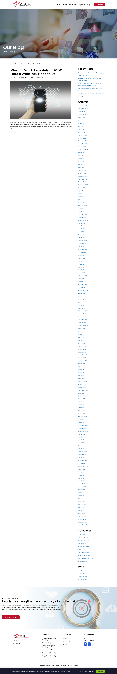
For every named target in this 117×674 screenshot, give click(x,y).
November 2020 (83, 179)
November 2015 (83, 355)
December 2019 (82, 211)
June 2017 (81, 299)
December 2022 (82, 106)
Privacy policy (83, 671)
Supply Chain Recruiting (49, 656)
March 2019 (81, 238)
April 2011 (81, 498)
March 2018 (81, 273)
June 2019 (81, 229)
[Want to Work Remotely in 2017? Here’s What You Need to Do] (40, 100)
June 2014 (81, 405)
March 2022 (81, 132)
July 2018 (80, 261)
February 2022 (82, 135)
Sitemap (76, 665)
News (79, 549)
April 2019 (81, 235)
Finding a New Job (83, 540)
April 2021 (81, 164)
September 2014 (83, 396)
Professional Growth (84, 552)
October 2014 (82, 393)
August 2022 (81, 117)
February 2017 (82, 311)
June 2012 (81, 475)
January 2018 (82, 279)
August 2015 (81, 364)
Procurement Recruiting (49, 653)
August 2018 (81, 258)
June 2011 (81, 493)
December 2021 (82, 141)
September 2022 (83, 114)
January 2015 (82, 384)
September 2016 (83, 326)
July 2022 (80, 120)
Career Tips (81, 535)
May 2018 (81, 267)
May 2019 (81, 232)
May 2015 (81, 372)
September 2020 (83, 185)
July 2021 (80, 155)
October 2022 (82, 111)
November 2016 (83, 320)
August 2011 (81, 490)
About (65, 638)
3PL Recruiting (46, 643)
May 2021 (81, 161)
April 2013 (81, 446)
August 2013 (81, 434)
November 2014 (83, 390)
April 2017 (81, 305)
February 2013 (82, 452)
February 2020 (82, 205)
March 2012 (81, 484)
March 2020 (81, 202)
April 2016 (81, 340)
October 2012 (82, 463)
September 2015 (83, 361)
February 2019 (82, 240)
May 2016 (81, 337)
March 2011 (81, 501)
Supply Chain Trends (84, 555)
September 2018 (83, 255)
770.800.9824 (17, 643)
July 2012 (80, 472)
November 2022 (83, 109)
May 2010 (81, 507)
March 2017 (81, 308)
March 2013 (81, 449)
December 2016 (82, 317)
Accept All (100, 671)
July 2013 (80, 437)
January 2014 (82, 419)
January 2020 (82, 208)
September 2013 (83, 431)
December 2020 (82, 176)
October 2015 (82, 358)
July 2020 (80, 191)
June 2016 (81, 334)
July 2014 (80, 402)
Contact (65, 644)
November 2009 (83, 525)
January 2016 (82, 349)
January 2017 (82, 314)
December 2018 (82, 246)
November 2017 (83, 284)
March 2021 (81, 167)
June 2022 (81, 123)
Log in (80, 571)
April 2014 (81, 411)
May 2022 (81, 126)
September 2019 (83, 220)
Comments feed (82, 576)
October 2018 (82, 252)
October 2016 (82, 323)
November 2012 (83, 460)
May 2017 (81, 302)
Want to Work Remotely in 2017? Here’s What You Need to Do (36, 72)
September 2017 (83, 290)
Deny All (91, 671)
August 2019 (81, 223)
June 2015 (81, 369)
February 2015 (82, 381)
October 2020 (82, 182)
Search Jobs (66, 641)
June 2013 (81, 440)
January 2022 (82, 138)
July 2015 (80, 367)
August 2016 (81, 328)
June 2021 (81, 158)
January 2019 (82, 243)
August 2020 (81, 188)
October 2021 (82, 147)
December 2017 (82, 282)
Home (5, 52)
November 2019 (83, 214)
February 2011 (82, 504)
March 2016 (81, 343)
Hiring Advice (82, 543)
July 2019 (80, 226)
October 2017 (82, 287)
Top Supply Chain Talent (85, 558)
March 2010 (81, 513)
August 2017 (81, 293)
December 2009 (82, 522)
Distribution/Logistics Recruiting (48, 646)
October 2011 (82, 487)
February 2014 (82, 416)
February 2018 (82, 276)
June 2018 (81, 264)
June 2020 (81, 194)
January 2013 (82, 454)
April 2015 (81, 375)
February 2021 (82, 170)
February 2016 (82, 346)
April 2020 (81, 199)
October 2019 (82, 217)
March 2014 (81, 413)
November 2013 (83, 425)
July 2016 (80, 331)
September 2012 (83, 466)
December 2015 (82, 352)
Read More (13, 132)
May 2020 (81, 196)
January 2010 (82, 519)
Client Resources (83, 537)
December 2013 (82, 422)
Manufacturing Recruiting (49, 650)
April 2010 (81, 510)
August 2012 (81, 469)
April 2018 (81, 270)
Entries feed (81, 574)
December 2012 (82, 457)
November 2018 (83, 249)
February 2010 (82, 516)
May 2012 (81, 478)
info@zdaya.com (18, 641)
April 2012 (81, 481)
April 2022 (81, 129)
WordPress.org (82, 579)
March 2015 (81, 378)
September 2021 (83, 150)
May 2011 (81, 496)
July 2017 (80, 296)
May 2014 (81, 408)
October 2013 (82, 428)
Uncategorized (82, 561)
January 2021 (82, 173)
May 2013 (81, 443)
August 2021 (81, 153)
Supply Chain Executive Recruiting (49, 639)
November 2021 (83, 144)
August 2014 (81, 399)
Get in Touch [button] (10, 617)
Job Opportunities (83, 546)
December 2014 (82, 387)
